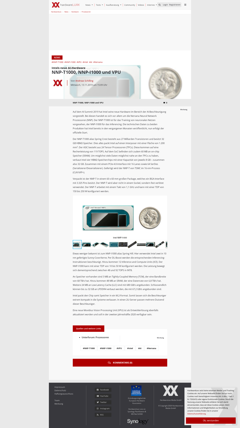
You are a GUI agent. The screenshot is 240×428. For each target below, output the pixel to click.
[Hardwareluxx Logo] (66, 5)
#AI (91, 62)
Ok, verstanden (211, 420)
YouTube (104, 396)
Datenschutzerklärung (196, 413)
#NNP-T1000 (58, 62)
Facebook (104, 389)
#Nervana (97, 62)
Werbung (58, 403)
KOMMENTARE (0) (122, 362)
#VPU (79, 62)
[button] (92, 5)
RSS (102, 414)
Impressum (59, 387)
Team (57, 400)
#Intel (86, 62)
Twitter (103, 402)
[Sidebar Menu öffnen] (185, 4)
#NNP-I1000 (70, 62)
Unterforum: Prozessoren (95, 337)
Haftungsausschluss (63, 393)
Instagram (105, 408)
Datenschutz (60, 390)
